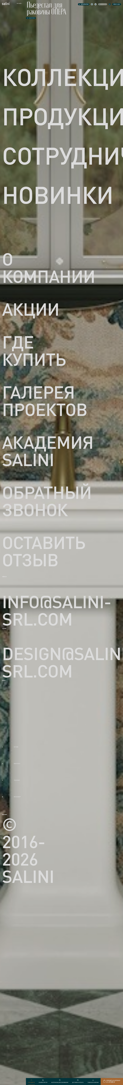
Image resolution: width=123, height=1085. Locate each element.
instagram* (17, 797)
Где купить (34, 350)
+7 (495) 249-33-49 (4, 576)
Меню (115, 4)
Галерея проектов (44, 400)
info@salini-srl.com (56, 610)
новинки (57, 194)
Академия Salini (47, 450)
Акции (30, 309)
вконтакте (17, 763)
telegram (17, 780)
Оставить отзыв (43, 551)
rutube (16, 747)
